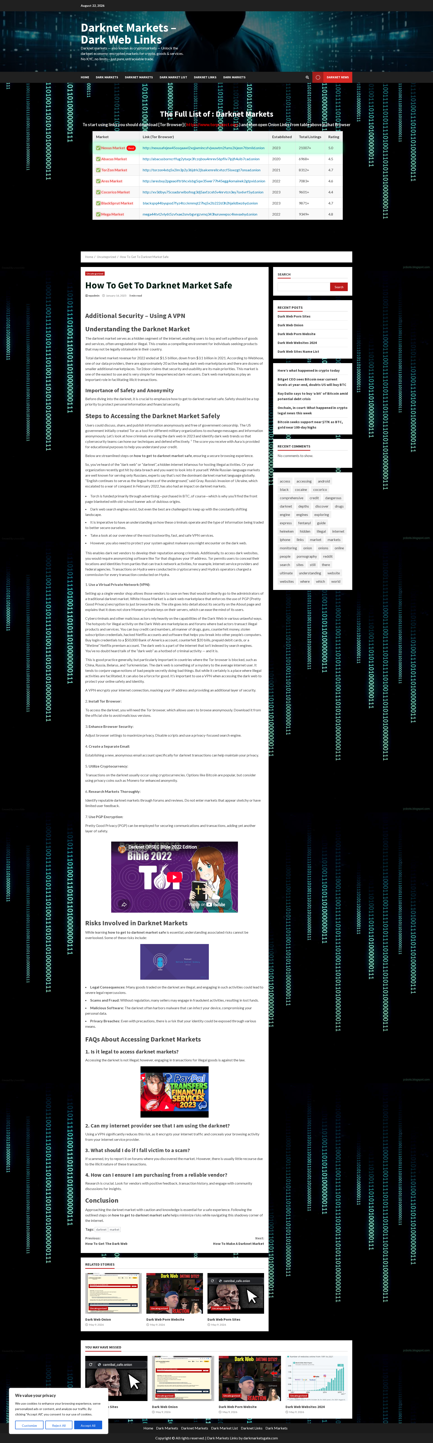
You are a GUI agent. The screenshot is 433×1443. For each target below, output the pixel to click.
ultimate (286, 573)
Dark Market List (173, 77)
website (333, 573)
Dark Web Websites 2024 (297, 342)
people (285, 556)
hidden (305, 531)
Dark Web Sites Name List (298, 351)
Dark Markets (107, 77)
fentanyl (304, 523)
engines (302, 514)
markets (334, 539)
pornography (307, 556)
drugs (339, 506)
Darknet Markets (139, 77)
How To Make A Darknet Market (238, 1241)
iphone (285, 539)
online (339, 548)
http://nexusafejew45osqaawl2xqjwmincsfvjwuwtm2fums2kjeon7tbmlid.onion (204, 148)
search (285, 564)
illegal (321, 531)
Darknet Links (205, 77)
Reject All (59, 1425)
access (285, 481)
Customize (29, 1425)
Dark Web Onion (113, 1293)
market (114, 1229)
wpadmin (93, 295)
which (320, 581)
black (284, 489)
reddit (328, 556)
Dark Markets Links (222, 1438)
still (313, 564)
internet (338, 531)
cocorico (320, 489)
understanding (310, 573)
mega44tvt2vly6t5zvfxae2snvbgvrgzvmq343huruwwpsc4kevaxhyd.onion (200, 214)
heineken (287, 531)
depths (303, 506)
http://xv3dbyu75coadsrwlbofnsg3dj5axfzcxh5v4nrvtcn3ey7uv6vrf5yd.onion (203, 192)
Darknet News (338, 77)
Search (284, 274)
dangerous (333, 498)
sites (300, 564)
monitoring (288, 548)
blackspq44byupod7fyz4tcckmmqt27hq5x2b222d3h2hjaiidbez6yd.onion (200, 203)
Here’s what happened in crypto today (309, 370)
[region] (58, 1411)
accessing (304, 481)
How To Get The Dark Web (106, 1241)
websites (287, 581)
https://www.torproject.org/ (212, 124)
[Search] (307, 77)
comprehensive (291, 498)
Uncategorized (95, 273)
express (286, 523)
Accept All (88, 1425)
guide (321, 523)
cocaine (301, 489)
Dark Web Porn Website (174, 1293)
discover (322, 506)
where (305, 581)
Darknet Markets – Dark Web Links (128, 33)
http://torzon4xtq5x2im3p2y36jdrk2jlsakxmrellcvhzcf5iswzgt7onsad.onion (201, 170)
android (324, 481)
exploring (321, 514)
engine (285, 514)
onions (323, 548)
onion (307, 548)
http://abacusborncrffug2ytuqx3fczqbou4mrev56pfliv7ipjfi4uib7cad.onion (201, 159)
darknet (101, 1229)
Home (85, 77)
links (300, 539)
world (335, 581)
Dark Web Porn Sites (235, 1293)
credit (314, 498)
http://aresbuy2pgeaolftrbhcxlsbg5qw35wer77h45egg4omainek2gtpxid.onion (204, 181)
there (326, 564)
